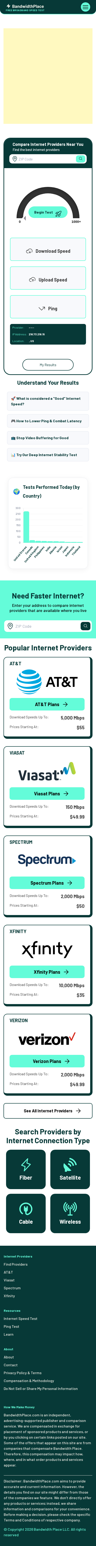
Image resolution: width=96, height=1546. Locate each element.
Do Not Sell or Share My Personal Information (41, 1388)
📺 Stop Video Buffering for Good (40, 437)
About (9, 1357)
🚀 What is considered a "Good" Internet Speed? (46, 401)
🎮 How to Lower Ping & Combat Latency (46, 421)
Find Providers (15, 1264)
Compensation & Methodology (29, 1380)
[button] (80, 159)
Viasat (9, 1280)
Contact (11, 1365)
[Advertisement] (48, 76)
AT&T (8, 1272)
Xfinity (9, 1295)
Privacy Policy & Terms (22, 1372)
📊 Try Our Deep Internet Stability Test (44, 454)
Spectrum (12, 1288)
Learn (9, 1334)
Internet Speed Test (21, 1318)
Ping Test (11, 1326)
